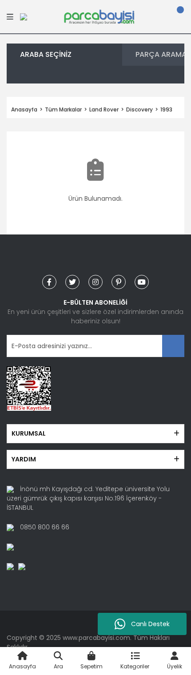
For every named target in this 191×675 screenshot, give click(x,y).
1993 (166, 109)
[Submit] (173, 346)
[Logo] (99, 16)
